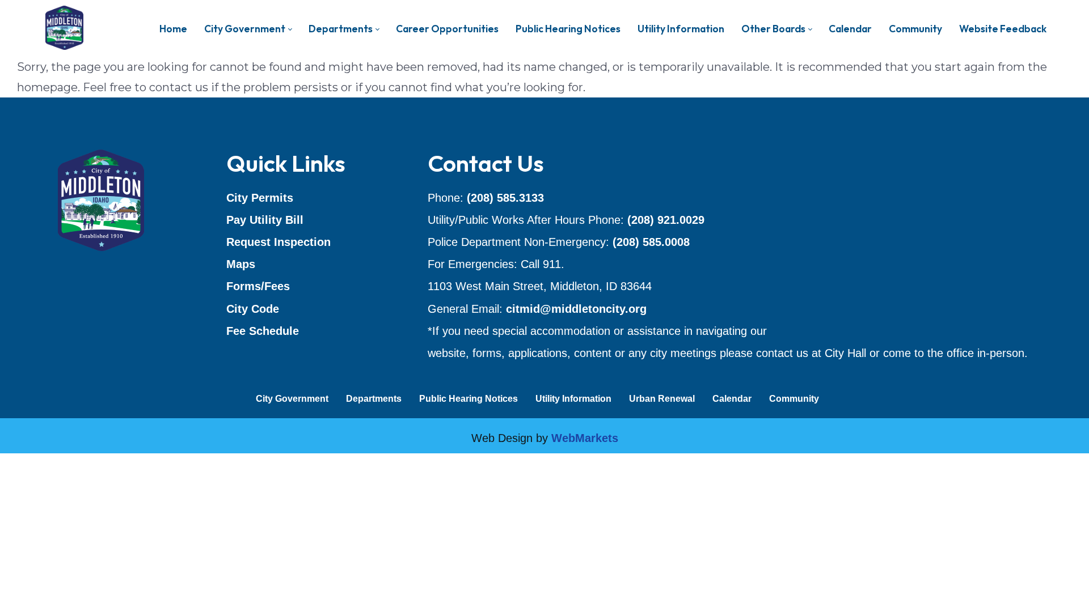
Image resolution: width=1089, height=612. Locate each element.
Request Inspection (278, 242)
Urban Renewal (662, 398)
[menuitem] (173, 28)
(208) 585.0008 (651, 242)
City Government (292, 398)
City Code (252, 309)
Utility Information (573, 398)
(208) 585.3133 (505, 198)
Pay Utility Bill (264, 220)
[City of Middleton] (64, 28)
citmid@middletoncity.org (576, 309)
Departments (374, 398)
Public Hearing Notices (468, 398)
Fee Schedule (262, 331)
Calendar (732, 398)
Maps (240, 264)
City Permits (259, 198)
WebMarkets (584, 438)
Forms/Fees (258, 286)
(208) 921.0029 (665, 220)
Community (794, 398)
